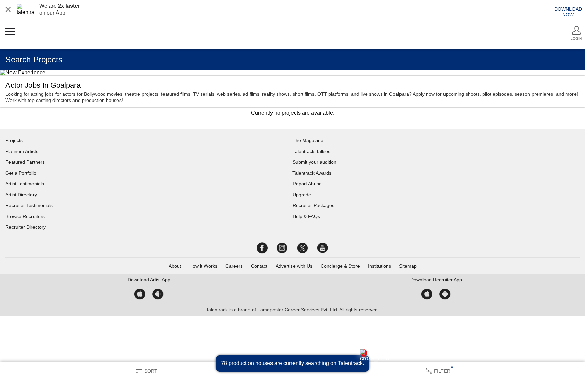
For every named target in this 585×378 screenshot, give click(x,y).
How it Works (203, 266)
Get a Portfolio (20, 173)
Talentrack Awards (311, 173)
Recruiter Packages (313, 205)
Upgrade (301, 194)
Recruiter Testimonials (29, 205)
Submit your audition (314, 162)
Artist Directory (21, 194)
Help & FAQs (306, 216)
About (175, 266)
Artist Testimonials (24, 183)
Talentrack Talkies (311, 151)
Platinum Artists (21, 151)
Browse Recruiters (25, 216)
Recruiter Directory (25, 227)
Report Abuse (307, 183)
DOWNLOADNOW (568, 11)
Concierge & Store (340, 266)
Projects (14, 140)
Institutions (379, 266)
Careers (234, 266)
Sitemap (408, 266)
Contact (259, 266)
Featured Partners (25, 162)
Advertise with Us (294, 266)
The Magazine (307, 140)
